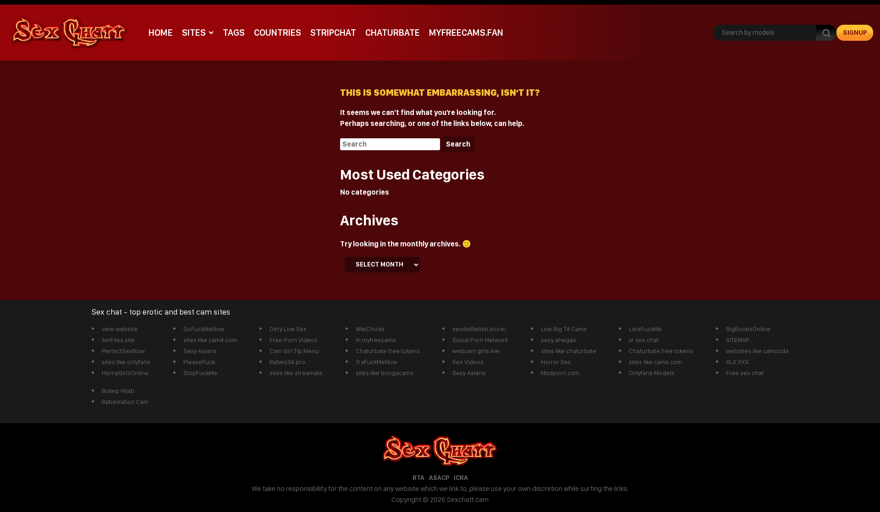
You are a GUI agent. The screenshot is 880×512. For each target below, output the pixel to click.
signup (855, 32)
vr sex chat (644, 339)
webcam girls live (476, 350)
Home (160, 32)
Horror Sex (556, 361)
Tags (234, 32)
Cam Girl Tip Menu (294, 350)
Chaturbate (392, 32)
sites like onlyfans (126, 361)
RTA (418, 477)
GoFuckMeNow (204, 328)
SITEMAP (737, 339)
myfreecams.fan (466, 32)
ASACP (439, 477)
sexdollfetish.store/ (479, 328)
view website (120, 328)
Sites (194, 32)
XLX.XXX (737, 361)
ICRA (461, 477)
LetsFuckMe (645, 328)
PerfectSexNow (123, 350)
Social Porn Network (480, 339)
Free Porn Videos (294, 339)
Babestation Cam (125, 401)
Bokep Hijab (118, 390)
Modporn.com (560, 372)
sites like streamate (296, 372)
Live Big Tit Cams (564, 328)
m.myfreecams (376, 339)
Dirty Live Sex (288, 328)
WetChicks (370, 328)
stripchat (333, 32)
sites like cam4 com (210, 339)
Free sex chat (745, 372)
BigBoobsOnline (748, 328)
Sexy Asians (199, 350)
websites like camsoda (757, 350)
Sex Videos (468, 361)
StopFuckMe (200, 372)
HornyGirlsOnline (125, 372)
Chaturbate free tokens (388, 350)
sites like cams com (655, 361)
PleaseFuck (199, 361)
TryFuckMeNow (376, 361)
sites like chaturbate (568, 350)
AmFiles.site (118, 339)
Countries (277, 32)
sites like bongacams (384, 372)
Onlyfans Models (651, 372)
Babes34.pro (287, 361)
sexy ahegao (558, 339)
